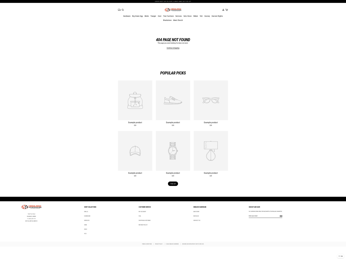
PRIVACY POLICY (158, 244)
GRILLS (86, 211)
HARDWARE (87, 216)
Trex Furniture (168, 16)
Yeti (201, 16)
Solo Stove (188, 16)
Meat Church (178, 20)
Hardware (126, 16)
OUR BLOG (196, 216)
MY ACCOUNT (142, 211)
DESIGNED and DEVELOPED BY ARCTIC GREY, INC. (193, 244)
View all (173, 184)
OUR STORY (196, 211)
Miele (147, 16)
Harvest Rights (217, 16)
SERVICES (86, 220)
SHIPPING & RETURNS (144, 220)
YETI (85, 233)
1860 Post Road (31, 214)
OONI (85, 225)
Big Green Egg (137, 16)
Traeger (153, 16)
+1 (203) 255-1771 (31, 218)
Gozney (207, 16)
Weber (195, 16)
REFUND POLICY (143, 225)
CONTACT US (196, 220)
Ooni (159, 16)
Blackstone (167, 20)
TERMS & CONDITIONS (147, 244)
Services (178, 16)
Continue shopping (173, 48)
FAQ (140, 216)
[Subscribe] (280, 216)
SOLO (85, 229)
